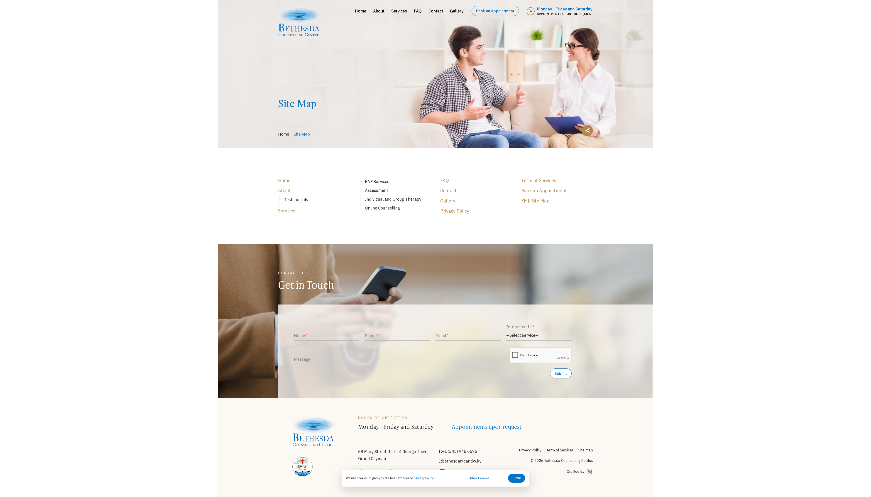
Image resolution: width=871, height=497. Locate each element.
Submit (561, 373)
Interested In (519, 326)
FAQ (418, 11)
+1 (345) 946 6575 (459, 451)
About (378, 11)
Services (399, 11)
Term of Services (538, 180)
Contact (435, 11)
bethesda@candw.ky (461, 461)
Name (299, 335)
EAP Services (377, 181)
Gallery (456, 11)
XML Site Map (535, 201)
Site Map (585, 450)
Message (302, 359)
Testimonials (296, 199)
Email (441, 335)
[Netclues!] (589, 471)
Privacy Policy (454, 211)
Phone (371, 335)
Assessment (376, 190)
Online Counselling (382, 208)
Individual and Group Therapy (393, 199)
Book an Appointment (495, 11)
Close (516, 478)
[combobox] (539, 335)
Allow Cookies (479, 478)
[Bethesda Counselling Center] (299, 34)
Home (360, 11)
